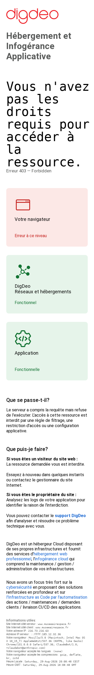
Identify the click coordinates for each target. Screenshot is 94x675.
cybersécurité (19, 587)
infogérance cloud (51, 558)
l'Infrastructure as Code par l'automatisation (46, 597)
